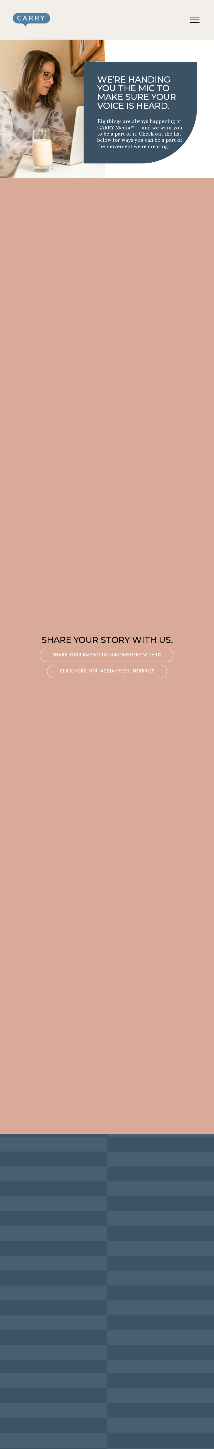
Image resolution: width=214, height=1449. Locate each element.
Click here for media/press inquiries (107, 671)
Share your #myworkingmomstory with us (107, 655)
